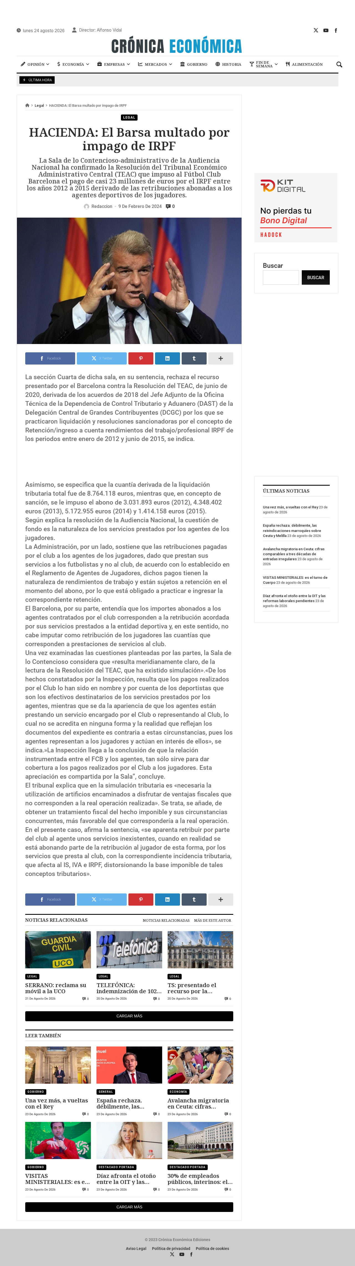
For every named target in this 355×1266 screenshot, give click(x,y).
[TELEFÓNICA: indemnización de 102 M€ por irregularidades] (129, 949)
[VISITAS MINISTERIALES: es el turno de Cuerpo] (58, 1140)
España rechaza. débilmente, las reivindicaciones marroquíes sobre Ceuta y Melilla (122, 1103)
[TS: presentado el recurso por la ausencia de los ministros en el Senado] (200, 949)
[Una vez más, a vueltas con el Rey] (58, 1065)
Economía (178, 1091)
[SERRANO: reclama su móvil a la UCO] (58, 949)
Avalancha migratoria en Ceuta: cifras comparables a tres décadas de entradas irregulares (198, 1103)
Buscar (273, 265)
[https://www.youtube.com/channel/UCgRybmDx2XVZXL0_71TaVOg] (325, 30)
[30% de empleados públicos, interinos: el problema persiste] (200, 1140)
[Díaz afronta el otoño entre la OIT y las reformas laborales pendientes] (129, 1140)
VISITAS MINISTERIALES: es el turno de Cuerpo (56, 1179)
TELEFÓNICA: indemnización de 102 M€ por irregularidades (127, 988)
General (106, 1091)
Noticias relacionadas (166, 920)
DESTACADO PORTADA (116, 1167)
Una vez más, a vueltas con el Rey (56, 1103)
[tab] (166, 920)
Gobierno (35, 1091)
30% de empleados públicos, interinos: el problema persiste (198, 1179)
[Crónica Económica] (177, 45)
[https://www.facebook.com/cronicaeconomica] (335, 30)
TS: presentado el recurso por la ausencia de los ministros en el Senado (199, 988)
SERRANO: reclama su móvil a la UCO (55, 988)
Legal (39, 105)
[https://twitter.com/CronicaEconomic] (315, 30)
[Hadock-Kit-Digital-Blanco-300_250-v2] (296, 240)
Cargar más (129, 1016)
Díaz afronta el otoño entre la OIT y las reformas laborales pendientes (126, 1179)
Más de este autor (212, 920)
